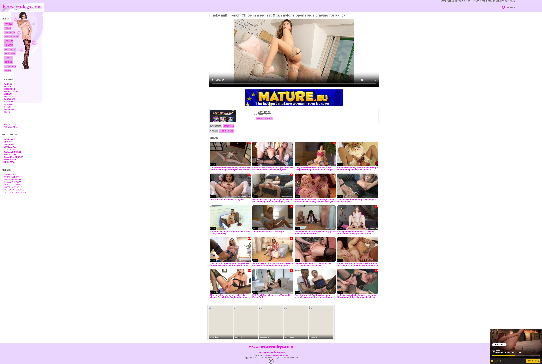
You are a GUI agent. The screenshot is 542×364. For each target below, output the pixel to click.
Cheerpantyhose (13, 187)
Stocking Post (11, 177)
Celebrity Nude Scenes (16, 192)
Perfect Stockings (14, 190)
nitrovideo (10, 175)
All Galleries (11, 124)
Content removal (278, 352)
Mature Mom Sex (12, 180)
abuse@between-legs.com (276, 355)
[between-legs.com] (23, 7)
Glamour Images (12, 182)
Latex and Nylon (12, 185)
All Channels (11, 127)
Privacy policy (263, 352)
